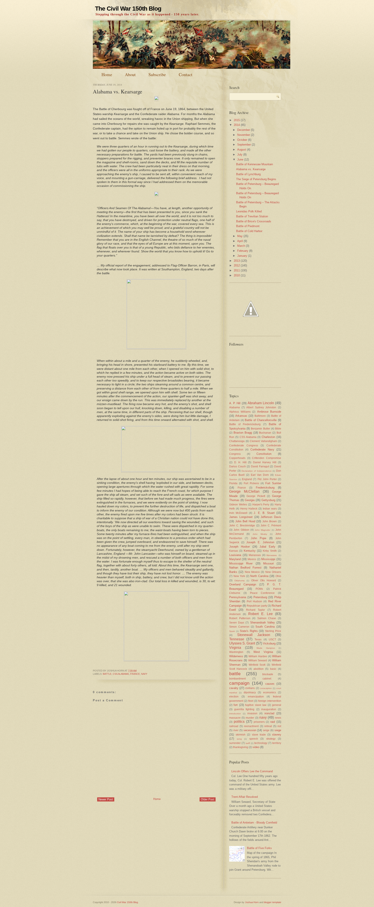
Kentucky (250, 550)
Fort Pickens (251, 483)
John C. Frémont (271, 525)
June (240, 159)
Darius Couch (237, 466)
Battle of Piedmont (248, 226)
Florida (233, 483)
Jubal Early (267, 546)
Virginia (235, 647)
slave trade (259, 734)
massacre (235, 717)
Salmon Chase (266, 618)
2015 (237, 120)
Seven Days (236, 622)
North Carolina (259, 576)
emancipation (256, 696)
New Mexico (252, 571)
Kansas (233, 550)
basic (273, 668)
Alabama (234, 407)
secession (249, 730)
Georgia (250, 500)
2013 (237, 260)
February (242, 250)
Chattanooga (237, 441)
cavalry (233, 688)
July (239, 154)
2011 (237, 270)
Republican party (257, 605)
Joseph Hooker (239, 546)
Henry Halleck (248, 508)
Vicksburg (269, 643)
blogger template (272, 902)
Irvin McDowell (238, 512)
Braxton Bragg (243, 432)
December (243, 129)
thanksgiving (240, 747)
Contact (185, 74)
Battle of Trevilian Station (252, 216)
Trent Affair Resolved (244, 796)
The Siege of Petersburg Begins (256, 179)
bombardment (237, 678)
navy (144, 674)
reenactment (251, 726)
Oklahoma (239, 580)
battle (107, 674)
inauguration (268, 709)
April (240, 241)
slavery (276, 734)
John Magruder (262, 530)
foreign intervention (269, 700)
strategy (271, 738)
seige (266, 730)
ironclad (269, 713)
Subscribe (157, 74)
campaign (239, 683)
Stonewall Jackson (253, 635)
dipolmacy (250, 692)
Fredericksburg (265, 487)
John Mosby (260, 534)
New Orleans (273, 571)
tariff (248, 743)
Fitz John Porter (267, 479)
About (130, 74)
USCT (272, 639)
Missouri (268, 563)
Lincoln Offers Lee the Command (252, 771)
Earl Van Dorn (260, 474)
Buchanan (265, 432)
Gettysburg (268, 500)
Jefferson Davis (271, 517)
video (256, 747)
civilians (250, 688)
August (241, 149)
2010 (237, 275)
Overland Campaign (242, 584)
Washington (236, 652)
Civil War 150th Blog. (128, 902)
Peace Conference (262, 592)
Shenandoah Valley (262, 622)
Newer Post (105, 799)
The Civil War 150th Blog (128, 8)
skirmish (240, 734)
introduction (235, 713)
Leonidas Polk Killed (249, 211)
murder (250, 717)
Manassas (255, 555)
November (243, 134)
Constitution (263, 453)
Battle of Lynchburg (248, 174)
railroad (233, 726)
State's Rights (249, 631)
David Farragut (260, 466)
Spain (232, 631)
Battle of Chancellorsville (261, 420)
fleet (250, 700)
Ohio (278, 576)
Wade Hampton (265, 648)
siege (277, 730)
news (278, 717)
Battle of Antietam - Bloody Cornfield (254, 822)
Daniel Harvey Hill (264, 462)
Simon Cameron (239, 626)
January (242, 255)
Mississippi (268, 559)
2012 (237, 265)
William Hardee (257, 656)
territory (276, 743)
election (234, 696)
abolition (258, 668)
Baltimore (260, 415)
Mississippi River (241, 563)
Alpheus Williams (240, 411)
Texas (258, 639)
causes (269, 683)
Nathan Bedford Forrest (245, 567)
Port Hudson (254, 601)
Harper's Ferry (260, 504)
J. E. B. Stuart (264, 512)
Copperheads (237, 458)
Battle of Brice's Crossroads (253, 221)
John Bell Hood (245, 521)
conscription (266, 688)
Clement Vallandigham (263, 441)
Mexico (252, 559)
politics (239, 721)
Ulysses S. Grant (242, 643)
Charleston (268, 437)
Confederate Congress (243, 445)
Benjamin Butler (260, 428)
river (236, 730)
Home (107, 74)
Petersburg (260, 597)
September (244, 144)
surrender (235, 743)
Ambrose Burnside (269, 411)
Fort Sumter (273, 483)
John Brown (269, 521)
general (276, 704)
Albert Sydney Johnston (261, 407)
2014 (237, 125)
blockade (267, 674)
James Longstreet (241, 517)
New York (239, 576)
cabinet (267, 678)
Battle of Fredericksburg (245, 424)
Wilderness (236, 656)
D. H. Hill (240, 462)
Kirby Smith (270, 550)
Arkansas (241, 415)
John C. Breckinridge (242, 525)
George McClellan (244, 491)
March (241, 245)
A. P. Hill (234, 403)
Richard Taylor (255, 609)
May (240, 236)
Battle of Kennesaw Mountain (254, 164)
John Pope (258, 538)
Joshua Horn (252, 902)
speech (253, 738)
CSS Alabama (121, 674)
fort (236, 705)
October (242, 139)
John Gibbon (241, 529)
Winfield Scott (257, 664)
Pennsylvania (237, 597)
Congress (235, 453)
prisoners (259, 721)
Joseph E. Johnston (260, 542)
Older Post (207, 799)
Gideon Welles (238, 504)
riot (279, 726)
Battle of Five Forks (259, 848)
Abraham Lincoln (261, 403)
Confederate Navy (262, 449)
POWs (259, 588)
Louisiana (235, 555)
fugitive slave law (255, 704)
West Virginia (263, 652)
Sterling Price (273, 631)
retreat (268, 726)
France (135, 674)
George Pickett (256, 496)
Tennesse (236, 639)
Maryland (235, 559)
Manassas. (271, 555)
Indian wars (270, 508)
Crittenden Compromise (266, 458)
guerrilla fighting (244, 709)
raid (272, 721)
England (247, 479)
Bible (278, 428)
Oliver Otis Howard (263, 580)
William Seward (257, 660)
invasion (252, 713)
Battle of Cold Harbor (249, 231)
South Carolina (265, 626)
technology (260, 743)
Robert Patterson (239, 618)
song (239, 739)
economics (269, 692)
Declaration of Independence (256, 471)
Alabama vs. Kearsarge (117, 91)
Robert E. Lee (260, 614)
